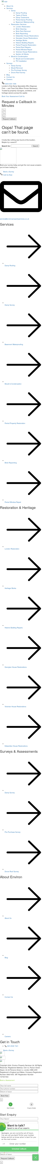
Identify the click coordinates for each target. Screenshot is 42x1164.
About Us (9, 6)
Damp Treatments (22, 17)
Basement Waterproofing (25, 22)
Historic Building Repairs (25, 42)
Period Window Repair (24, 49)
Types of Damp (21, 15)
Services (9, 8)
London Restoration (23, 26)
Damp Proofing (21, 13)
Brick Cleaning (21, 29)
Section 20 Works (22, 54)
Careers (9, 79)
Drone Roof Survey (18, 72)
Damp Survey (16, 65)
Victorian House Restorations (26, 52)
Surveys (9, 63)
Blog (8, 75)
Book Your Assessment (10, 96)
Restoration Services (18, 24)
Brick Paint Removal (23, 31)
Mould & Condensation (19, 56)
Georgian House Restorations (27, 38)
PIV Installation (21, 61)
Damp (13, 10)
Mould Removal (17, 68)
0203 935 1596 (10, 84)
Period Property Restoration (26, 45)
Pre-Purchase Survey (19, 70)
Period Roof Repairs (23, 47)
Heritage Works (21, 40)
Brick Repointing (22, 33)
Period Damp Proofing (24, 20)
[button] (7, 171)
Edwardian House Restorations (27, 36)
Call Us (21, 96)
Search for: (6, 146)
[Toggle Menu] (3, 4)
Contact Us (10, 77)
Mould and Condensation (25, 59)
